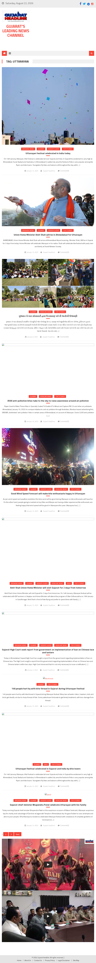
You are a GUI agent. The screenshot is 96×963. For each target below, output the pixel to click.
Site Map (76, 960)
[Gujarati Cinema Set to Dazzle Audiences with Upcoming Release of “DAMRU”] (48, 864)
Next (17, 834)
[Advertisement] (63, 29)
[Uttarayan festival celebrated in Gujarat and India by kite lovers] (48, 736)
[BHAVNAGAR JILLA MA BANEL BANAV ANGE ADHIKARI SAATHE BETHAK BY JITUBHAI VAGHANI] (48, 916)
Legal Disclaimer (64, 960)
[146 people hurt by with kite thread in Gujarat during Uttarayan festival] (48, 678)
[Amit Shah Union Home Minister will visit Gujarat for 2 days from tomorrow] (48, 548)
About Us (27, 960)
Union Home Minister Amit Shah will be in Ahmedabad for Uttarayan (48, 234)
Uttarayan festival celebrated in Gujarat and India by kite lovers (48, 768)
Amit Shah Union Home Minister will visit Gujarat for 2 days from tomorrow (48, 587)
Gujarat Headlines (49, 171)
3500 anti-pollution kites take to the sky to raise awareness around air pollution (48, 400)
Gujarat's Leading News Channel (15, 30)
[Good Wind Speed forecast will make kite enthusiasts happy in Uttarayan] (48, 456)
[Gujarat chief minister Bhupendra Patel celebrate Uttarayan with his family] (48, 794)
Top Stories (67, 149)
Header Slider (53, 149)
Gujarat (41, 149)
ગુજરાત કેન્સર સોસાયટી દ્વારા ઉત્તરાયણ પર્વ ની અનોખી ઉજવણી (48, 316)
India (69, 583)
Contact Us (38, 960)
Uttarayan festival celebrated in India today (48, 153)
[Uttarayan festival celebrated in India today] (48, 106)
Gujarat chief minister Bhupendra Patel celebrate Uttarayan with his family (48, 804)
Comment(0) (64, 171)
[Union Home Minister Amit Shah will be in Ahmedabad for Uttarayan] (48, 201)
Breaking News (28, 149)
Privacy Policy (50, 960)
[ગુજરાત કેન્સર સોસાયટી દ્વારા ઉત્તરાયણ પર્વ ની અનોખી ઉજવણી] (48, 283)
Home (19, 960)
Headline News (45, 312)
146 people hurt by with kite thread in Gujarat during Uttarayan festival (48, 688)
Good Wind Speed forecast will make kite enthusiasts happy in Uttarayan (48, 493)
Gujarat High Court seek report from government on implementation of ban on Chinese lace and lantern (48, 651)
